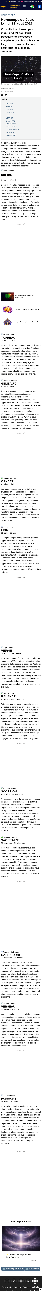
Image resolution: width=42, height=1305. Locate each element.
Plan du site (7, 1287)
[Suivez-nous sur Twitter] (14, 1281)
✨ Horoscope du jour (14, 1)
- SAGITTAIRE (11, 127)
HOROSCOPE (8, 15)
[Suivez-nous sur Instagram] (21, 1281)
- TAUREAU (10, 107)
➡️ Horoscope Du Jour (13, 1269)
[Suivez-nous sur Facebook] (7, 1281)
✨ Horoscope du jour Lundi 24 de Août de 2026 (20, 1256)
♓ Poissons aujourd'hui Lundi (29, 1)
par (7, 92)
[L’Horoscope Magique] (3, 6)
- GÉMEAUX (10, 109)
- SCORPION (10, 124)
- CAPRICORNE (12, 129)
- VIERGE (9, 118)
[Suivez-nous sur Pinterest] (28, 1281)
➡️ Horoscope (32, 1269)
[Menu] (24, 6)
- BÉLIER (9, 104)
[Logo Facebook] (39, 6)
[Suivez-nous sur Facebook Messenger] (35, 1281)
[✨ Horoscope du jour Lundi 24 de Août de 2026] (21, 1239)
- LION (7, 115)
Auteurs (17, 1287)
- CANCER (9, 112)
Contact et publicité (31, 1287)
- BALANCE (10, 121)
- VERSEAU (10, 132)
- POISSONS (10, 135)
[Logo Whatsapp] (32, 5)
